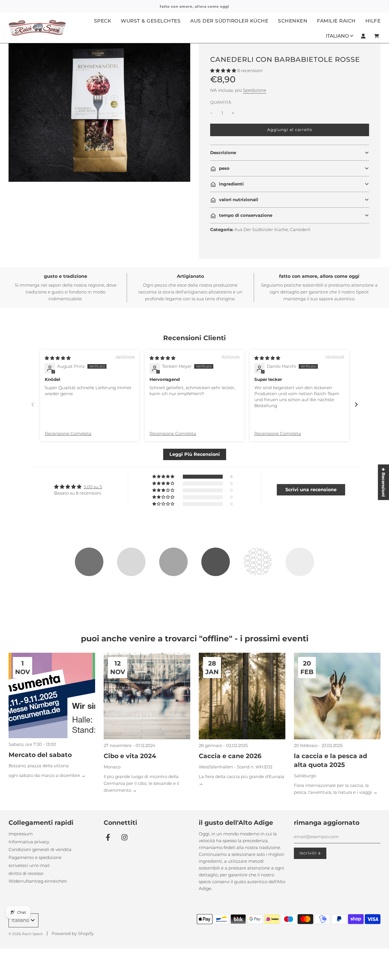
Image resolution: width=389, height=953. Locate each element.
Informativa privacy (29, 841)
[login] (363, 36)
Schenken (292, 21)
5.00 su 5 (93, 486)
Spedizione (254, 90)
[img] (58, 358)
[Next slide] (356, 404)
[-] (211, 113)
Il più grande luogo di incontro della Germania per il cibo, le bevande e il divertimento (141, 783)
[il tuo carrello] (377, 36)
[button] (223, 70)
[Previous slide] (32, 404)
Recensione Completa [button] (68, 433)
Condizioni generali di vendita (40, 849)
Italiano (337, 35)
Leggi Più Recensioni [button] (194, 454)
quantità (220, 102)
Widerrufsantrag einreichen (38, 881)
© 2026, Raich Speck (26, 934)
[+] (233, 113)
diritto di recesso (26, 873)
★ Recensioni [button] (383, 482)
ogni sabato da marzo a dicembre (45, 775)
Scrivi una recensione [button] (311, 489)
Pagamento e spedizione (35, 857)
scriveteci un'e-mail (29, 865)
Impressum (21, 833)
